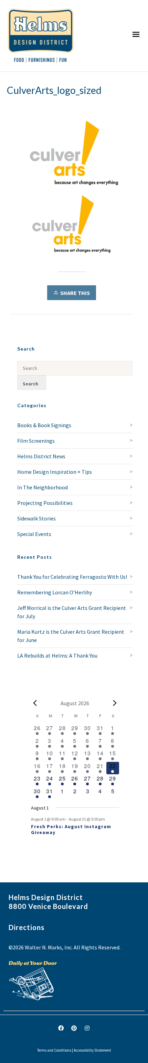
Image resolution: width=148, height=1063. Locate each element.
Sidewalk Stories (36, 518)
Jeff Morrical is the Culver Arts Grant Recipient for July (71, 612)
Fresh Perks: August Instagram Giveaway (71, 829)
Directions (26, 927)
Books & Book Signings (44, 425)
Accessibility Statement (92, 1050)
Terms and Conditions (54, 1050)
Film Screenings (36, 440)
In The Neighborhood (42, 487)
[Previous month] (35, 703)
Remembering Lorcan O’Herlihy (54, 592)
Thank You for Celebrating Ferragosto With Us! (72, 576)
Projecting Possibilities (45, 502)
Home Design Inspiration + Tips (54, 471)
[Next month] (115, 703)
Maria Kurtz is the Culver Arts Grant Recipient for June (70, 635)
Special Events (34, 533)
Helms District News (41, 456)
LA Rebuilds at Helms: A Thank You (57, 655)
